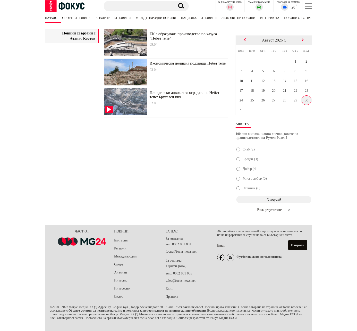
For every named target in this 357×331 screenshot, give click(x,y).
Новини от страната (301, 18)
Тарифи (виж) (176, 266)
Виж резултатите (270, 210)
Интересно (122, 288)
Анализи (120, 272)
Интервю (120, 280)
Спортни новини (76, 18)
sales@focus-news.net (181, 280)
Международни (125, 256)
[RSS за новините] (230, 257)
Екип (169, 288)
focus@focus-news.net (181, 251)
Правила (172, 296)
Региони (120, 248)
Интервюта (269, 18)
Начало (51, 18)
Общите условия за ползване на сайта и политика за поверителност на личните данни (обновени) (137, 310)
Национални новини (199, 18)
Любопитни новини (238, 18)
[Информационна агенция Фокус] (220, 257)
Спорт (118, 264)
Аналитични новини (113, 18)
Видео (118, 296)
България (121, 240)
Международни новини (156, 18)
